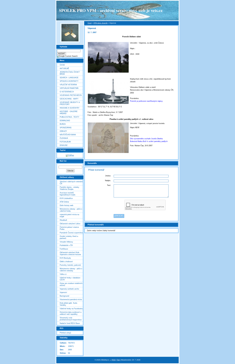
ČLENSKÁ (64, 138)
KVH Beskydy (65, 258)
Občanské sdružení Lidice (70, 224)
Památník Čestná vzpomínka (71, 233)
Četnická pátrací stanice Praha (69, 228)
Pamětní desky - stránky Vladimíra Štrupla (69, 188)
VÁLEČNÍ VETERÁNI (68, 85)
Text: (109, 185)
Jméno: (108, 176)
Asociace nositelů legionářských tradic (67, 194)
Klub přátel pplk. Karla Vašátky (68, 304)
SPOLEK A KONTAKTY (69, 81)
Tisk (118, 360)
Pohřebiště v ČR (66, 245)
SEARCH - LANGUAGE (69, 78)
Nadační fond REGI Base (70, 323)
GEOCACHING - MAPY (69, 99)
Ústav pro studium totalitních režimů (71, 284)
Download (65, 121)
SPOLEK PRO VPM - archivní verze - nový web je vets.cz (111, 10)
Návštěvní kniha (68, 135)
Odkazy (63, 131)
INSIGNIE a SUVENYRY (69, 108)
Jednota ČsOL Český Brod (70, 73)
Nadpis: (108, 180)
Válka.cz (63, 274)
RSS (113, 360)
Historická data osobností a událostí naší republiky (70, 313)
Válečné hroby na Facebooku (71, 309)
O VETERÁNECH (67, 92)
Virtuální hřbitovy (66, 242)
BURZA (63, 124)
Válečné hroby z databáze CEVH (70, 279)
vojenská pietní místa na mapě (69, 215)
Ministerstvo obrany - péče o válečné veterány (71, 270)
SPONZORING (66, 128)
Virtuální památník (69, 88)
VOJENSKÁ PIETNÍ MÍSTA (71, 95)
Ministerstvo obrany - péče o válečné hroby (71, 210)
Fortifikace (64, 249)
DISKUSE (64, 145)
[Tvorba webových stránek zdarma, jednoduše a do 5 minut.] (110, 360)
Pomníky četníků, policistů (70, 265)
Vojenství (63, 292)
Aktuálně (64, 68)
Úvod (62, 65)
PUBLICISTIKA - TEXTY (69, 117)
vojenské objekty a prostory (70, 103)
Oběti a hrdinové (66, 262)
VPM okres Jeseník (100, 23)
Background (64, 296)
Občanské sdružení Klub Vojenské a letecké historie (70, 253)
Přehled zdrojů (65, 333)
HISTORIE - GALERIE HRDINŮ (69, 112)
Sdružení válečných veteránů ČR (71, 183)
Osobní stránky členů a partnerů (69, 237)
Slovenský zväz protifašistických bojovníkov (71, 319)
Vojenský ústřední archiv (69, 289)
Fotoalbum (65, 142)
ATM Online (64, 202)
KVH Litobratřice (66, 198)
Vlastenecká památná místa (71, 299)
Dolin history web (66, 205)
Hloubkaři (63, 220)
